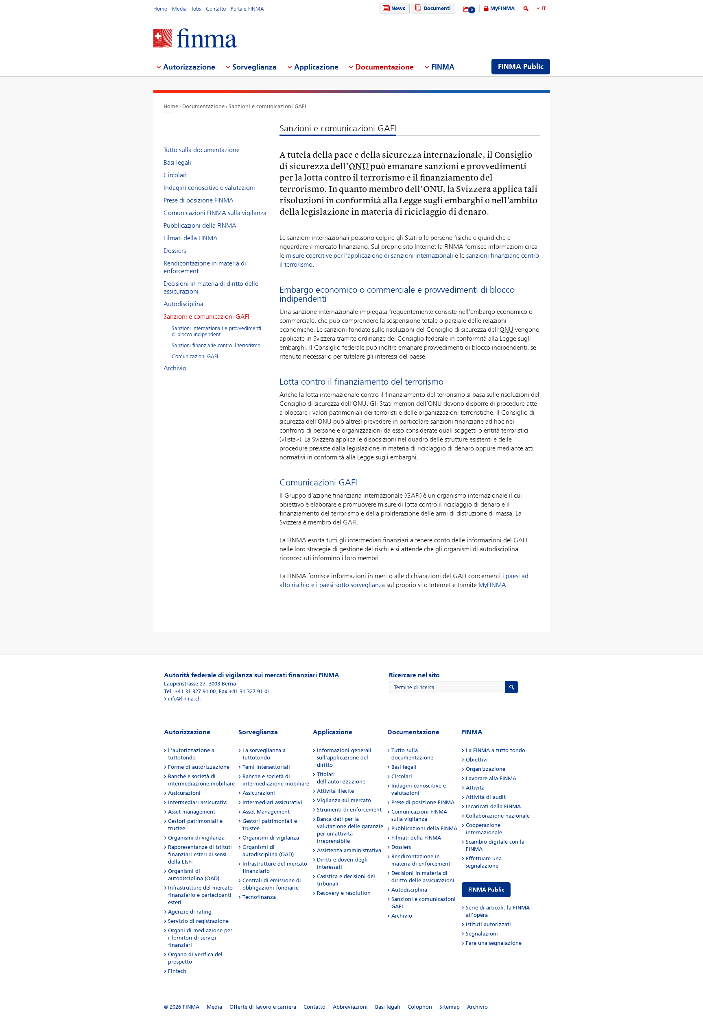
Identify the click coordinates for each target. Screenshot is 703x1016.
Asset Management (266, 812)
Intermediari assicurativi (198, 802)
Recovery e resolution (344, 893)
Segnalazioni (482, 934)
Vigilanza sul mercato (344, 800)
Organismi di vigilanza (196, 838)
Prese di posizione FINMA (199, 200)
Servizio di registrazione (198, 921)
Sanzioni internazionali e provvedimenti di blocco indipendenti (216, 331)
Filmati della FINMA (191, 238)
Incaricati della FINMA (493, 806)
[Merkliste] (466, 9)
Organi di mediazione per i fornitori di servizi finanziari (200, 937)
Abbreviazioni (350, 1007)
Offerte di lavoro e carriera (262, 1007)
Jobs (196, 9)
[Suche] (526, 10)
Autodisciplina (183, 304)
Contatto (216, 9)
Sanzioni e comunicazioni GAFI (267, 106)
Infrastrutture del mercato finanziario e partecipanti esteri (200, 895)
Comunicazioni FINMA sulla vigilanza (215, 213)
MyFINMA (502, 8)
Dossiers (175, 251)
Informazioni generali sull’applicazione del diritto (344, 757)
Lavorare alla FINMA (491, 778)
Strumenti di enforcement (349, 810)
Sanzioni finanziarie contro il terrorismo (216, 345)
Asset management (191, 812)
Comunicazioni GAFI (195, 356)
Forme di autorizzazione (198, 767)
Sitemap (449, 1007)
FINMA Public (486, 889)
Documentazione (203, 106)
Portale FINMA (247, 9)
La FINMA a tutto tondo (495, 750)
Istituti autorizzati (488, 924)
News (398, 8)
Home (160, 9)
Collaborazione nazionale (498, 816)
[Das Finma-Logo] (195, 38)
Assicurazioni (184, 793)
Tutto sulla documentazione (202, 150)
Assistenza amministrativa (349, 850)
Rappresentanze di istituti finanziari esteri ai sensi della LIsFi (200, 854)
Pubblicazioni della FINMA (200, 225)
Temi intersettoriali (266, 767)
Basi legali (177, 162)
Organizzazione (485, 769)
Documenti (437, 8)
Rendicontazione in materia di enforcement (205, 267)
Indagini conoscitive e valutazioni (209, 187)
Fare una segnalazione (494, 943)
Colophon (420, 1007)
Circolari (175, 175)
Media (179, 9)
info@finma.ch (184, 699)
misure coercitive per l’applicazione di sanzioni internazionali (369, 255)
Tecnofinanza (259, 897)
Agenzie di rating (190, 912)
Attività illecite (335, 791)
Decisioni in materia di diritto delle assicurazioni (211, 287)
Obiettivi (477, 760)
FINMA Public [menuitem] (521, 66)
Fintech (177, 971)
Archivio (175, 368)
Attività (475, 788)
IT (543, 8)
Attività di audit (486, 797)
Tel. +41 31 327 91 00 (190, 691)
